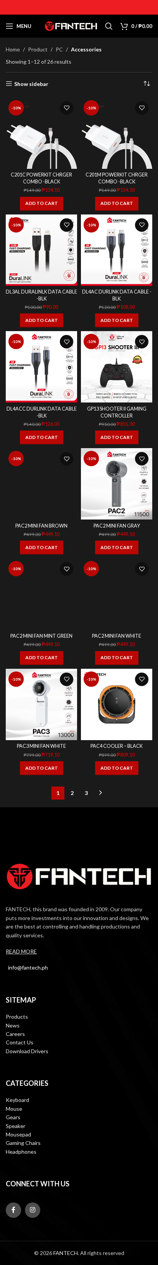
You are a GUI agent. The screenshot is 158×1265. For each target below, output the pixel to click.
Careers (15, 1034)
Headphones (21, 1151)
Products (17, 1016)
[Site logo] (70, 25)
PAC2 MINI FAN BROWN (41, 526)
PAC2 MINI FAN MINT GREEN (41, 636)
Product (38, 49)
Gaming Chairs (23, 1143)
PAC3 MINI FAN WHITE (41, 746)
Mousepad (18, 1134)
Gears (13, 1117)
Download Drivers (27, 1051)
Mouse (14, 1108)
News (13, 1025)
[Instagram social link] (32, 1210)
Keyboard (17, 1100)
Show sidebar (31, 84)
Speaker (15, 1126)
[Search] (109, 26)
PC (59, 49)
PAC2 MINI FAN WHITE (116, 636)
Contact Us (19, 1042)
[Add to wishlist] (66, 108)
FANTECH (65, 1253)
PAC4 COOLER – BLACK (117, 746)
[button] (41, 204)
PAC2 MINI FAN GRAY (117, 526)
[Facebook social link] (13, 1210)
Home (13, 49)
